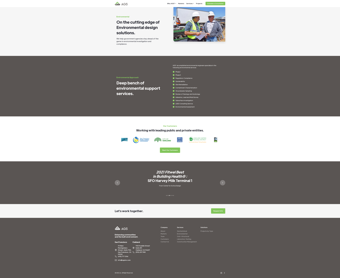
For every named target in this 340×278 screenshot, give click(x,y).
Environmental (182, 234)
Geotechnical (182, 231)
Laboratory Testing (184, 239)
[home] (121, 3)
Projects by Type (207, 231)
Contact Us (165, 242)
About (163, 231)
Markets (181, 3)
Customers (165, 239)
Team (163, 236)
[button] (171, 3)
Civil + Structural (183, 236)
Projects (199, 3)
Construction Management (187, 242)
